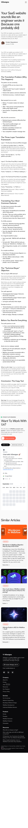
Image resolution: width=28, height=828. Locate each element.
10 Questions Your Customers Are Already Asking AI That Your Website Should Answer (14, 736)
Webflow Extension (7, 718)
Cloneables (5, 723)
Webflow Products (7, 721)
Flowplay (5, 716)
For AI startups (6, 698)
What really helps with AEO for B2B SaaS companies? (13, 732)
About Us (5, 680)
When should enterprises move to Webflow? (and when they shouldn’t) (12, 740)
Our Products (6, 689)
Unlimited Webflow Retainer (10, 707)
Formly (4, 714)
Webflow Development (8, 705)
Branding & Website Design (10, 702)
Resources (5, 686)
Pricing (4, 682)
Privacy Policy (6, 691)
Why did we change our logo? (10, 730)
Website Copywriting (8, 700)
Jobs (4, 684)
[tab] (5, 445)
